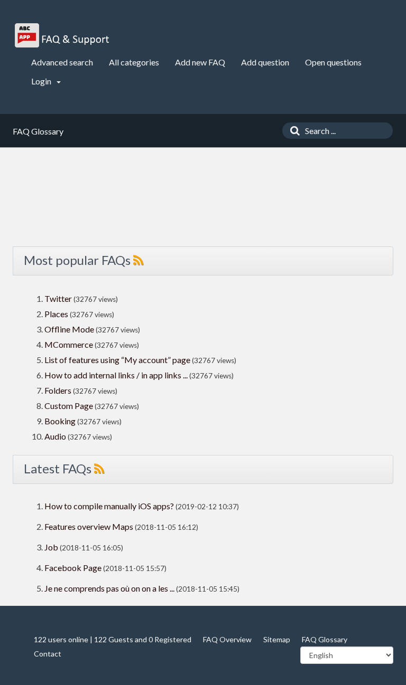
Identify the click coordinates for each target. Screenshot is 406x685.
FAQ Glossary (324, 639)
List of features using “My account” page (118, 360)
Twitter (58, 298)
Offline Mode (70, 329)
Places (56, 314)
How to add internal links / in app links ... (116, 375)
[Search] (292, 130)
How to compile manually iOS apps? (110, 506)
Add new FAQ (200, 62)
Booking (60, 421)
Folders (57, 390)
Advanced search (62, 62)
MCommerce (69, 344)
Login (42, 81)
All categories (134, 62)
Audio (55, 436)
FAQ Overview (227, 639)
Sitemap (276, 639)
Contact (47, 653)
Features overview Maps (88, 526)
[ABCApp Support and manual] (63, 35)
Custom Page (69, 406)
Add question (265, 62)
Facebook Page (73, 568)
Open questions (333, 62)
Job (51, 547)
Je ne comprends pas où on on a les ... (109, 588)
